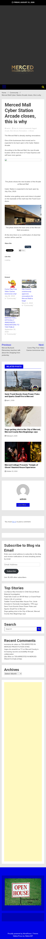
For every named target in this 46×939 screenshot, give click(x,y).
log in (14, 522)
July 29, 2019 (18, 128)
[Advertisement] (23, 35)
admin (8, 128)
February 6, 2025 (11, 436)
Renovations (23, 131)
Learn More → (23, 505)
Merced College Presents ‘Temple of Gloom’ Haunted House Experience (21, 466)
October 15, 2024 (11, 471)
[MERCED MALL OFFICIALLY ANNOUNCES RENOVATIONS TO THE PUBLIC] (12, 312)
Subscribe (11, 571)
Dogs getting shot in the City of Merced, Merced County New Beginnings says (23, 430)
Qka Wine (7, 656)
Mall (11, 131)
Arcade (7, 131)
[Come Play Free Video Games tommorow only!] (12, 284)
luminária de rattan (11, 644)
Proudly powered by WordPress (20, 933)
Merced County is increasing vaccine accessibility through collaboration (21, 651)
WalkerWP (29, 936)
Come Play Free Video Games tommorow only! (11, 291)
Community (27, 128)
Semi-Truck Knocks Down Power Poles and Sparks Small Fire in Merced (22, 395)
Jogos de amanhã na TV (13, 649)
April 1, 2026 (10, 400)
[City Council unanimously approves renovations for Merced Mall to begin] (29, 284)
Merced (15, 131)
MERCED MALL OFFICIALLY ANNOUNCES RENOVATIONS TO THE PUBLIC (12, 322)
